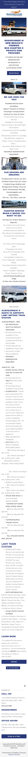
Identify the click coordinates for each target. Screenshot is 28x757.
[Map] (14, 676)
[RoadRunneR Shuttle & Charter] (14, 13)
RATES (14, 662)
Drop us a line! (14, 736)
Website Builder (14, 754)
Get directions (14, 668)
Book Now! (14, 73)
